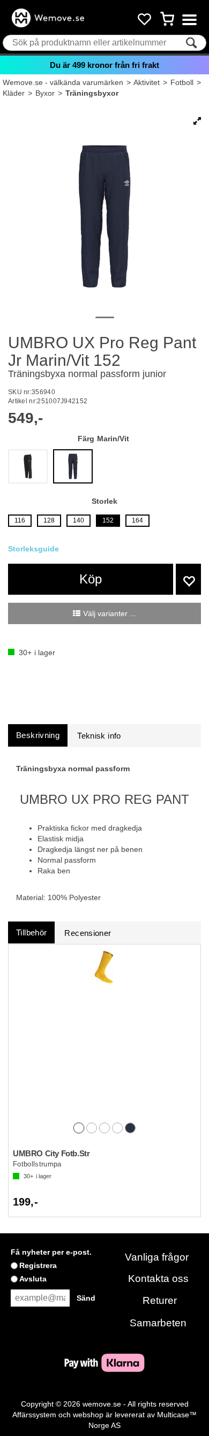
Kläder (14, 93)
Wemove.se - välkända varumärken (63, 82)
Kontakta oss (158, 1278)
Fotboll (181, 82)
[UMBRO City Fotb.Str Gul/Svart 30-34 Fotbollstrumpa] (104, 1034)
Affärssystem (34, 1414)
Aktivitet (146, 82)
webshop (88, 1414)
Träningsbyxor (91, 93)
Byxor (45, 93)
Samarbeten (158, 1323)
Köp (90, 579)
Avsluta (33, 1278)
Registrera (38, 1265)
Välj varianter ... (109, 613)
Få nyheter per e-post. (51, 1252)
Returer (160, 1300)
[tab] (38, 735)
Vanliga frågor (157, 1257)
